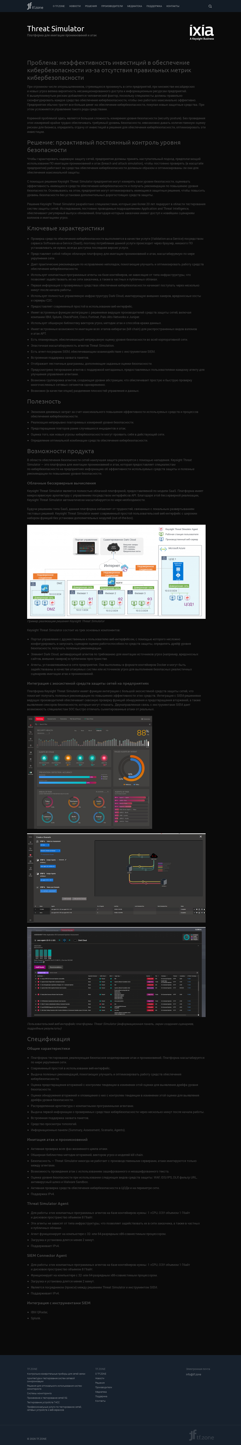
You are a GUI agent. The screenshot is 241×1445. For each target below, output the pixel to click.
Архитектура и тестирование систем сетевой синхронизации (51, 1380)
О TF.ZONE (59, 6)
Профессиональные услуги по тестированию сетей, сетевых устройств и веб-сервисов (54, 1408)
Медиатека (134, 6)
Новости (75, 6)
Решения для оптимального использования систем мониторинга (54, 1387)
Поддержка (154, 6)
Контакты (172, 6)
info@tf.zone (193, 1374)
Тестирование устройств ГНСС (43, 1402)
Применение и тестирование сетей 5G (47, 1397)
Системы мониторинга (39, 1393)
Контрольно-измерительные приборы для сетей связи (56, 1373)
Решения (91, 6)
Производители (112, 6)
